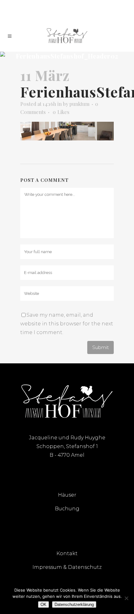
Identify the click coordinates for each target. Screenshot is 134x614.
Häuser (67, 495)
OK (43, 604)
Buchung (67, 509)
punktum (79, 104)
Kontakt (67, 553)
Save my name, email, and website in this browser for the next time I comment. (66, 323)
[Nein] (126, 598)
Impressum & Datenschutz (67, 567)
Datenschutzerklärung (74, 604)
